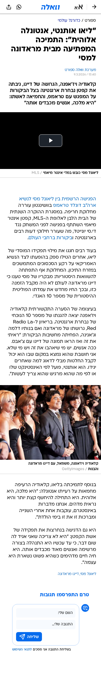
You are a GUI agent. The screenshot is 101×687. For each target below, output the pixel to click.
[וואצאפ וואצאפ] (18, 7)
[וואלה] (50, 7)
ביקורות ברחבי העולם (50, 238)
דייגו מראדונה (68, 574)
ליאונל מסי (88, 574)
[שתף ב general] (9, 7)
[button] (79, 7)
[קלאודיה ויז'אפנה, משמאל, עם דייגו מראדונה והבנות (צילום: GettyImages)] (50, 429)
